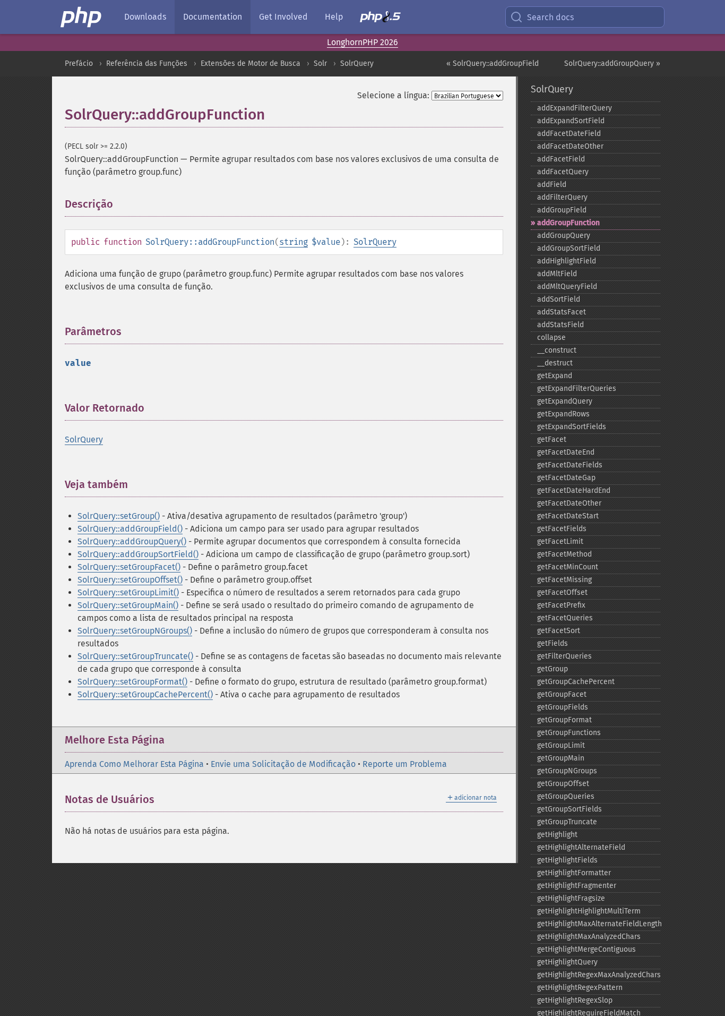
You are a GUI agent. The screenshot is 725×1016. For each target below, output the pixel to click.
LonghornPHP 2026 (362, 42)
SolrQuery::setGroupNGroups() (134, 631)
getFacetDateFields (569, 464)
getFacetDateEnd (565, 452)
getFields (552, 643)
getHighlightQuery (567, 962)
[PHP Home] (82, 17)
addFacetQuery (563, 171)
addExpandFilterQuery (574, 108)
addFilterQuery (562, 197)
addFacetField (561, 159)
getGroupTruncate (567, 821)
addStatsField (560, 324)
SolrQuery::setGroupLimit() (128, 592)
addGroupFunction (568, 222)
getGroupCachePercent (576, 681)
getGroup (552, 668)
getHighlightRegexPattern (580, 987)
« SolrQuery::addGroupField (492, 63)
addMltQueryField (567, 286)
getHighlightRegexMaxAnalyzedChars (599, 974)
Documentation (212, 17)
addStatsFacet (561, 312)
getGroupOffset (563, 783)
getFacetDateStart (568, 515)
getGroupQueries (565, 796)
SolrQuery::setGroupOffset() (130, 580)
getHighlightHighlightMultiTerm (589, 911)
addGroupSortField (568, 248)
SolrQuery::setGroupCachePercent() (145, 694)
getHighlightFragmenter (576, 885)
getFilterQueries (564, 656)
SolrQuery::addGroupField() (130, 529)
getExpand (554, 375)
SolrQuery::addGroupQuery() (131, 541)
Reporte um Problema (404, 764)
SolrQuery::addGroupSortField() (137, 554)
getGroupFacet (561, 694)
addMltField (557, 273)
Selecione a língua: (393, 95)
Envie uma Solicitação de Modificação (283, 764)
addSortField (558, 299)
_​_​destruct (555, 363)
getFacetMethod (564, 554)
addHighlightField (566, 261)
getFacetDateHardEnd (573, 490)
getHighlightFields (567, 860)
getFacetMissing (564, 579)
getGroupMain (560, 758)
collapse (551, 337)
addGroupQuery (563, 235)
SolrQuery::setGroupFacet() (128, 567)
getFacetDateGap (566, 477)
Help (334, 17)
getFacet (551, 439)
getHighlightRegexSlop (574, 1000)
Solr (320, 63)
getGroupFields (562, 707)
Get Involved (283, 17)
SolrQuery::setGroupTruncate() (135, 656)
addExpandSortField (571, 120)
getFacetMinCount (567, 566)
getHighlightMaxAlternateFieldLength (599, 923)
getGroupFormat (564, 719)
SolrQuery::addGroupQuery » (612, 63)
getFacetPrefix (561, 605)
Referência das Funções (146, 63)
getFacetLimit (560, 541)
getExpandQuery (564, 401)
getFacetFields (561, 528)
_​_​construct (556, 350)
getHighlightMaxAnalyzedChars (589, 936)
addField (551, 184)
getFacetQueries (565, 617)
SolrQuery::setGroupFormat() (132, 682)
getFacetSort (558, 630)
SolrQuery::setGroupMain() (127, 605)
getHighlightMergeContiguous (586, 949)
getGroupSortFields (569, 809)
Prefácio (79, 63)
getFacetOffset (562, 592)
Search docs (550, 17)
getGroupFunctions (569, 732)
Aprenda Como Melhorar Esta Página (134, 764)
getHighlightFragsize (571, 898)
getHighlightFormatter (574, 872)
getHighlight (557, 834)
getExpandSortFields (571, 426)
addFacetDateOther (570, 146)
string (293, 242)
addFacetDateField (569, 133)
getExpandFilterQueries (576, 388)
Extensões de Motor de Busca (250, 63)
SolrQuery (357, 63)
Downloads (145, 17)
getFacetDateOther (569, 503)
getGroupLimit (561, 745)
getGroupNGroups (567, 770)
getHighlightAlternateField (581, 847)
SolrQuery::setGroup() (118, 516)
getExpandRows (563, 414)
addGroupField (561, 210)
